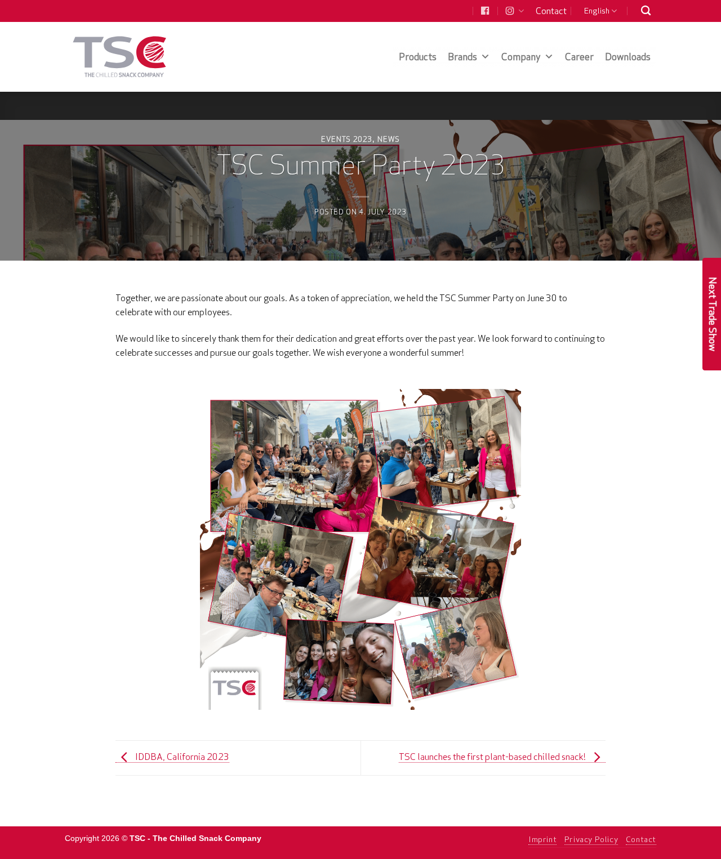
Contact (551, 10)
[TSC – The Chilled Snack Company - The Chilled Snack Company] (120, 57)
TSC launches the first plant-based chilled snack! (493, 756)
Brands (462, 56)
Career (579, 56)
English (596, 11)
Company (521, 56)
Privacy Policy (591, 839)
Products (418, 56)
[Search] (645, 11)
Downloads (628, 56)
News (388, 139)
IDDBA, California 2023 (181, 756)
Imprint (542, 839)
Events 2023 (346, 139)
